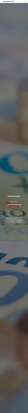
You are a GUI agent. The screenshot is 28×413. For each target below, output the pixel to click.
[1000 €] (8, 204)
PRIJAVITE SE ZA (14, 207)
